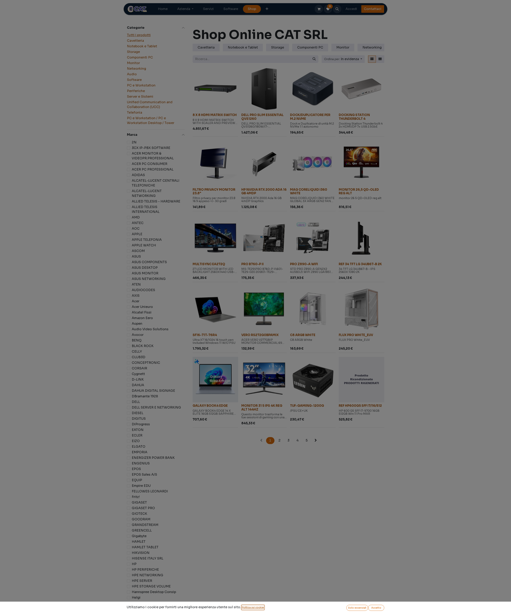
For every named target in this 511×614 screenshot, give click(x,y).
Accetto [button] (376, 607)
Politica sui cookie (253, 607)
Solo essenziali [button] (357, 607)
